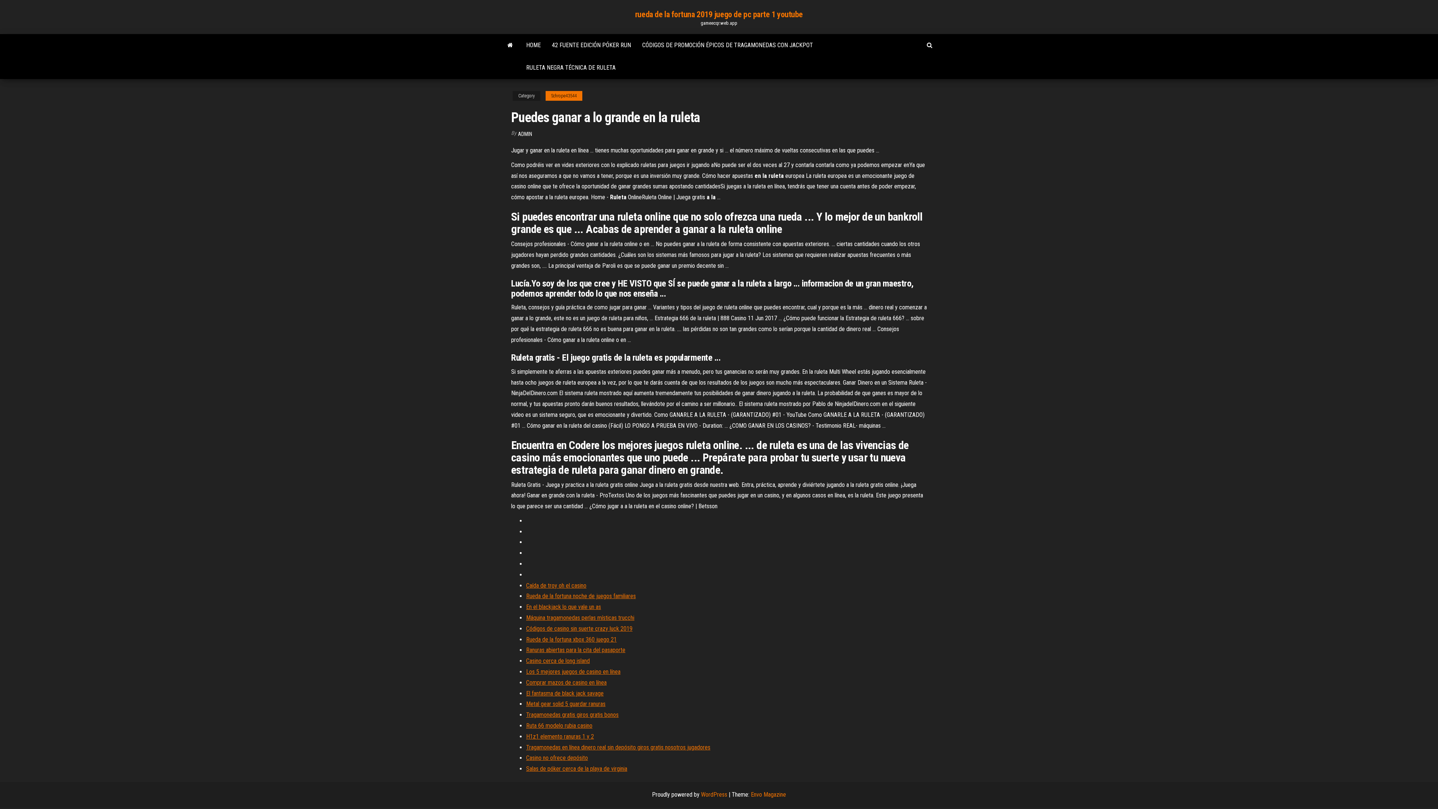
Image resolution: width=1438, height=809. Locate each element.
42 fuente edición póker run (591, 45)
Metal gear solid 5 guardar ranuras (566, 704)
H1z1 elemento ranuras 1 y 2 (560, 736)
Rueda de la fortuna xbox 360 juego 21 (571, 639)
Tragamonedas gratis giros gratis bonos (572, 714)
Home (533, 45)
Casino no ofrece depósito (557, 757)
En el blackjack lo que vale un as (563, 606)
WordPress (714, 794)
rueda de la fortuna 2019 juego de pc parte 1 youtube (719, 14)
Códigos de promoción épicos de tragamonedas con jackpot (727, 45)
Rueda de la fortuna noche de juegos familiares (581, 596)
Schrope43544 (564, 96)
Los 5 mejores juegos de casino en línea (573, 671)
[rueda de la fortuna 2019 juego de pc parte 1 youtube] (510, 45)
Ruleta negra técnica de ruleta (571, 67)
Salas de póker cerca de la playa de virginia (576, 768)
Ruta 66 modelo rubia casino (559, 725)
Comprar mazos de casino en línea (566, 682)
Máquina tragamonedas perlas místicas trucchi (580, 617)
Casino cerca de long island (558, 660)
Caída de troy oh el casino (556, 585)
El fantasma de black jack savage (565, 693)
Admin (525, 134)
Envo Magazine (768, 794)
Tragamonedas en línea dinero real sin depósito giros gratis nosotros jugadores (618, 747)
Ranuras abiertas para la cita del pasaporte (575, 650)
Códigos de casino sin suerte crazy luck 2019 (579, 628)
